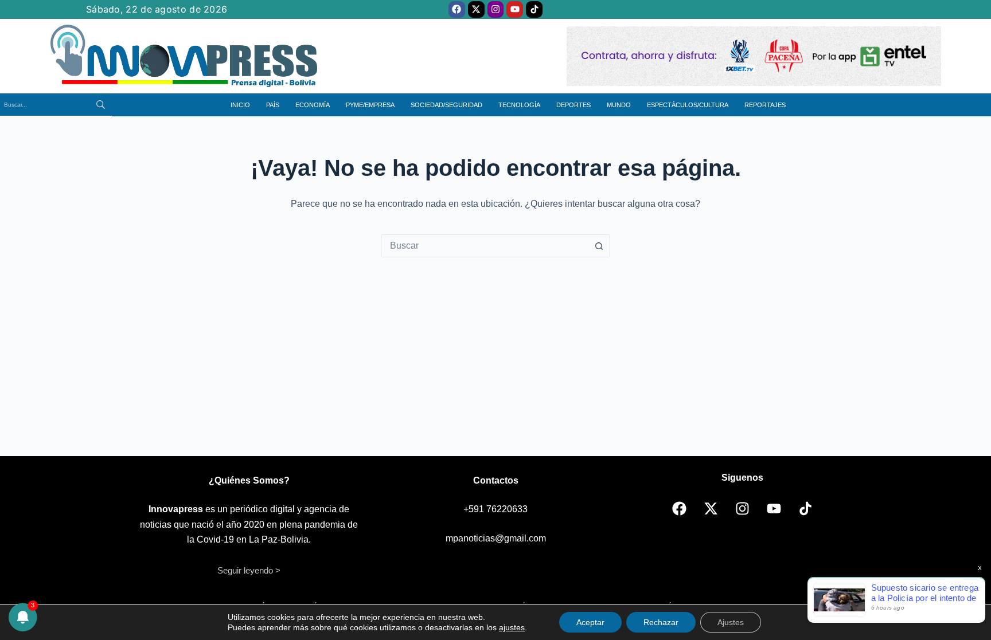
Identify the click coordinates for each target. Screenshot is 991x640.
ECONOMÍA (312, 104)
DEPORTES (573, 104)
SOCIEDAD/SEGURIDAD (446, 104)
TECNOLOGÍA (519, 104)
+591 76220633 (495, 509)
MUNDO (619, 104)
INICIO (240, 104)
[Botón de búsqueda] (599, 246)
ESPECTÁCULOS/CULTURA (687, 104)
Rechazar (660, 622)
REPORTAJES (765, 104)
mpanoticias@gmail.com (496, 538)
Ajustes (730, 622)
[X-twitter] (476, 9)
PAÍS (272, 104)
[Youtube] (514, 9)
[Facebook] (456, 9)
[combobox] (484, 245)
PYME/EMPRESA (370, 104)
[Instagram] (495, 9)
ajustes (512, 627)
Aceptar (590, 622)
